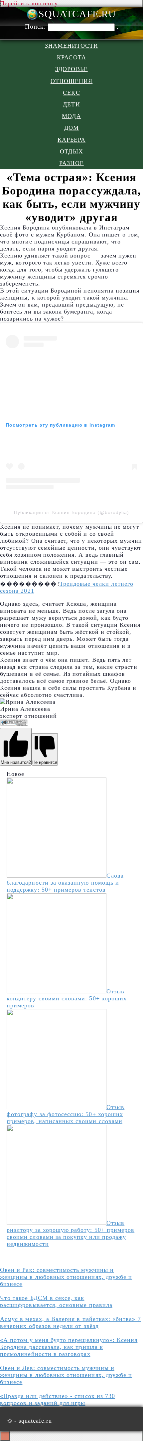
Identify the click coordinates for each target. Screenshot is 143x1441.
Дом (71, 127)
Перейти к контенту (29, 3)
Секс (71, 92)
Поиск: (36, 26)
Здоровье (71, 69)
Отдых (71, 151)
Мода (71, 116)
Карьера (71, 139)
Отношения (72, 81)
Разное (71, 163)
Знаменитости (71, 45)
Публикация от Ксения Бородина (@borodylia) (71, 512)
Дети (71, 104)
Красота (71, 57)
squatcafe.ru (77, 14)
